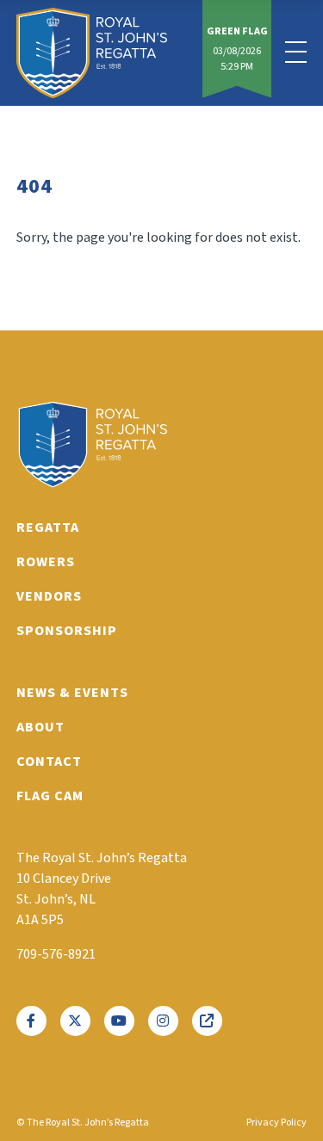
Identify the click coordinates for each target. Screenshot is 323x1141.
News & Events (72, 692)
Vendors (49, 596)
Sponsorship (66, 630)
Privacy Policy (276, 1122)
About (40, 727)
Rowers (45, 561)
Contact (49, 761)
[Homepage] (91, 53)
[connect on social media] (31, 1021)
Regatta (47, 527)
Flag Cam (50, 795)
